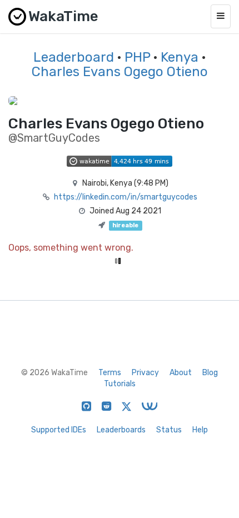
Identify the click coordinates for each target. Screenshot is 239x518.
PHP (137, 57)
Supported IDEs (58, 430)
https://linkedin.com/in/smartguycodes (125, 197)
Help (200, 430)
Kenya (179, 57)
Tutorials (120, 383)
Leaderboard (73, 57)
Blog (210, 372)
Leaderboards (121, 430)
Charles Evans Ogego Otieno (120, 71)
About (181, 372)
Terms (109, 372)
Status (169, 430)
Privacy (145, 372)
